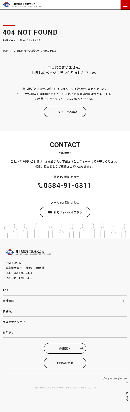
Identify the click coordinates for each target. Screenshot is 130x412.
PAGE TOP (127, 396)
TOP (5, 50)
